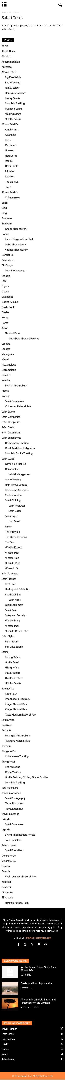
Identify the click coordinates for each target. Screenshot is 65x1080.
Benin (5, 202)
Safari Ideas (8, 1034)
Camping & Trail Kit (15, 464)
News (5, 1054)
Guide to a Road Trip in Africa (36, 983)
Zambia (6, 866)
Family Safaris (12, 87)
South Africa (8, 688)
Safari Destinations (11, 432)
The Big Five (11, 181)
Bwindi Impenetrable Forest (20, 834)
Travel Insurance (10, 814)
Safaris (5, 652)
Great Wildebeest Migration (20, 448)
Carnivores (11, 145)
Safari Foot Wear (14, 850)
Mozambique (9, 364)
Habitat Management (20, 474)
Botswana (7, 218)
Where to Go (12, 568)
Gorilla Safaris (12, 662)
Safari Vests (15, 511)
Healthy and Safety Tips (17, 589)
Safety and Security (15, 615)
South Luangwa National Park (20, 876)
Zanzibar (6, 881)
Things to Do (9, 751)
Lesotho (6, 343)
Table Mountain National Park (20, 714)
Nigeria (5, 390)
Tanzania (6, 730)
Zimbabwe (7, 892)
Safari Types (11, 516)
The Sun (9, 542)
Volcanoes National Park (18, 406)
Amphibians (11, 129)
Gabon (5, 291)
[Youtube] (46, 945)
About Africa (8, 51)
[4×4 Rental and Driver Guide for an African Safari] (10, 972)
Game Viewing (13, 479)
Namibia (6, 375)
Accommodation (11, 61)
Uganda (6, 819)
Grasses (9, 150)
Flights (5, 286)
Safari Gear (11, 610)
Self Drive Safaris (14, 646)
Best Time (10, 584)
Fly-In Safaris (12, 641)
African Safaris (9, 72)
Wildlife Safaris (13, 119)
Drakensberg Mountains (18, 699)
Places (5, 1049)
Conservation (12, 469)
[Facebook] (19, 945)
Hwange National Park (16, 902)
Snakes (9, 526)
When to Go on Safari (16, 631)
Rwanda (6, 396)
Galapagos (7, 296)
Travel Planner (9, 1029)
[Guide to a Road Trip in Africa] (10, 988)
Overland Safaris (13, 108)
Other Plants (11, 166)
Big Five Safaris (13, 77)
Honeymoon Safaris (15, 93)
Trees (8, 187)
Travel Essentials (14, 808)
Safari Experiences (11, 437)
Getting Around (10, 302)
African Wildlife (10, 124)
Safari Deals (8, 427)
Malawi (5, 359)
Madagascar (8, 354)
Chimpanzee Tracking (17, 443)
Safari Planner (9, 578)
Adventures (8, 1059)
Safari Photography (15, 798)
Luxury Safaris (12, 98)
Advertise (7, 67)
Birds (8, 140)
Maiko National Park (15, 244)
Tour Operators (10, 787)
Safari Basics (8, 411)
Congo (5, 234)
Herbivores (11, 155)
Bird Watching (12, 82)
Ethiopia (6, 276)
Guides (5, 312)
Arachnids (10, 134)
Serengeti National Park (17, 735)
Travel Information (11, 793)
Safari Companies (14, 401)
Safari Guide (8, 458)
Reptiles (9, 176)
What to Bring (12, 620)
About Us (7, 56)
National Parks (12, 333)
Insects (9, 161)
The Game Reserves (16, 537)
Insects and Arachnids (17, 490)
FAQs (4, 281)
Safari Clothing (13, 500)
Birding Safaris (12, 657)
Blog (4, 208)
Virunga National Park (16, 249)
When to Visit (12, 563)
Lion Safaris (15, 521)
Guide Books (9, 307)
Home (4, 12)
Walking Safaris (13, 114)
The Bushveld (12, 531)
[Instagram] (26, 945)
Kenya (5, 328)
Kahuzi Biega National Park (19, 239)
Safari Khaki (15, 599)
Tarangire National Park (17, 740)
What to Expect (13, 547)
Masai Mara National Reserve (24, 338)
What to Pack (12, 552)
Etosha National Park (16, 385)
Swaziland (7, 725)
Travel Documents (15, 803)
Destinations (8, 260)
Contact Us (8, 255)
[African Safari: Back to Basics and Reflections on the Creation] (10, 1004)
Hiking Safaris (12, 667)
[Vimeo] (39, 945)
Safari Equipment (14, 605)
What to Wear (9, 845)
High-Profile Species (16, 484)
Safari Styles (8, 636)
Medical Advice (13, 495)
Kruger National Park (16, 704)
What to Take (12, 558)
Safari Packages (10, 573)
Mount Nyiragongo (15, 270)
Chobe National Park (16, 228)
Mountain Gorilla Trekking (19, 453)
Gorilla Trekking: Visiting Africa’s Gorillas (26, 777)
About (5, 46)
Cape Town (11, 693)
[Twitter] (33, 945)
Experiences (8, 1039)
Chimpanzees (12, 197)
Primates (9, 171)
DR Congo (7, 265)
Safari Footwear (17, 505)
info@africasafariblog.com (38, 938)
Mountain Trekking (15, 103)
